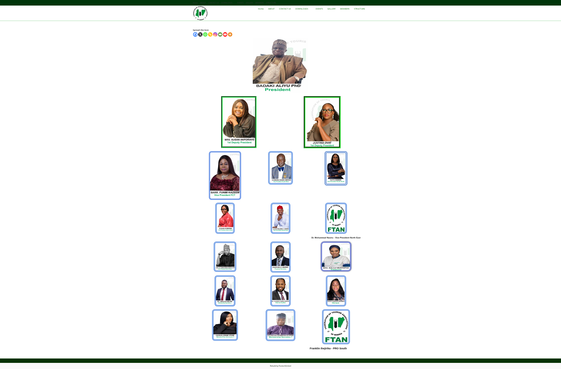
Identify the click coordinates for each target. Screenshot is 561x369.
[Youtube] (225, 34)
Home (195, 2)
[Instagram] (215, 34)
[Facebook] (195, 34)
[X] (200, 34)
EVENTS (240, 2)
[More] (230, 34)
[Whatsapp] (205, 34)
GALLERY (249, 2)
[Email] (220, 34)
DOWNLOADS (226, 2)
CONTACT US (213, 2)
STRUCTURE (271, 2)
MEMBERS (259, 2)
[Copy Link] (210, 34)
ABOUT (203, 2)
